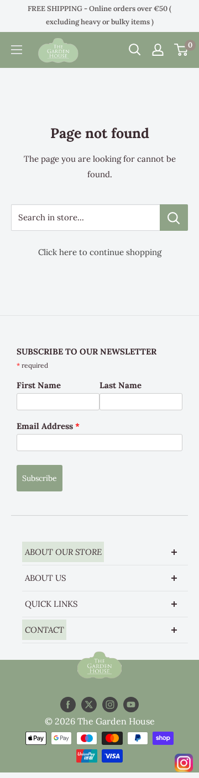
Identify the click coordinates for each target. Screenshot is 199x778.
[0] (181, 50)
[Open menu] (16, 49)
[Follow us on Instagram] (110, 704)
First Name (39, 385)
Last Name (121, 385)
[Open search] (135, 50)
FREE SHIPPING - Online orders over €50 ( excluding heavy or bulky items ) (99, 15)
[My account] (158, 50)
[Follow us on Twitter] (89, 704)
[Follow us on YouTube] (131, 704)
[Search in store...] (174, 217)
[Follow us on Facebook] (68, 704)
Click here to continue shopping (99, 252)
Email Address (48, 426)
